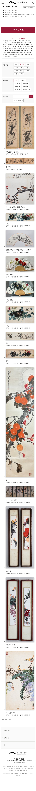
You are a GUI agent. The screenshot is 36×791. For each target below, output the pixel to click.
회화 (28, 64)
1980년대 (25, 86)
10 (10, 719)
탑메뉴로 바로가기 (11, 12)
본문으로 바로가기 (11, 10)
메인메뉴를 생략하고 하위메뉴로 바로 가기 (19, 14)
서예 (21, 74)
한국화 (22, 64)
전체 (16, 64)
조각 (26, 67)
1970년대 (17, 89)
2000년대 (25, 83)
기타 (3, 745)
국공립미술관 (6, 730)
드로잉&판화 (18, 67)
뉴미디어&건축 (19, 71)
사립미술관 (5, 738)
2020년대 (22, 80)
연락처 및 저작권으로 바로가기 (15, 16)
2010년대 (17, 83)
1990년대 (17, 86)
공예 (27, 71)
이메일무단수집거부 (20, 762)
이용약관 (29, 760)
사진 (16, 74)
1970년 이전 (26, 89)
